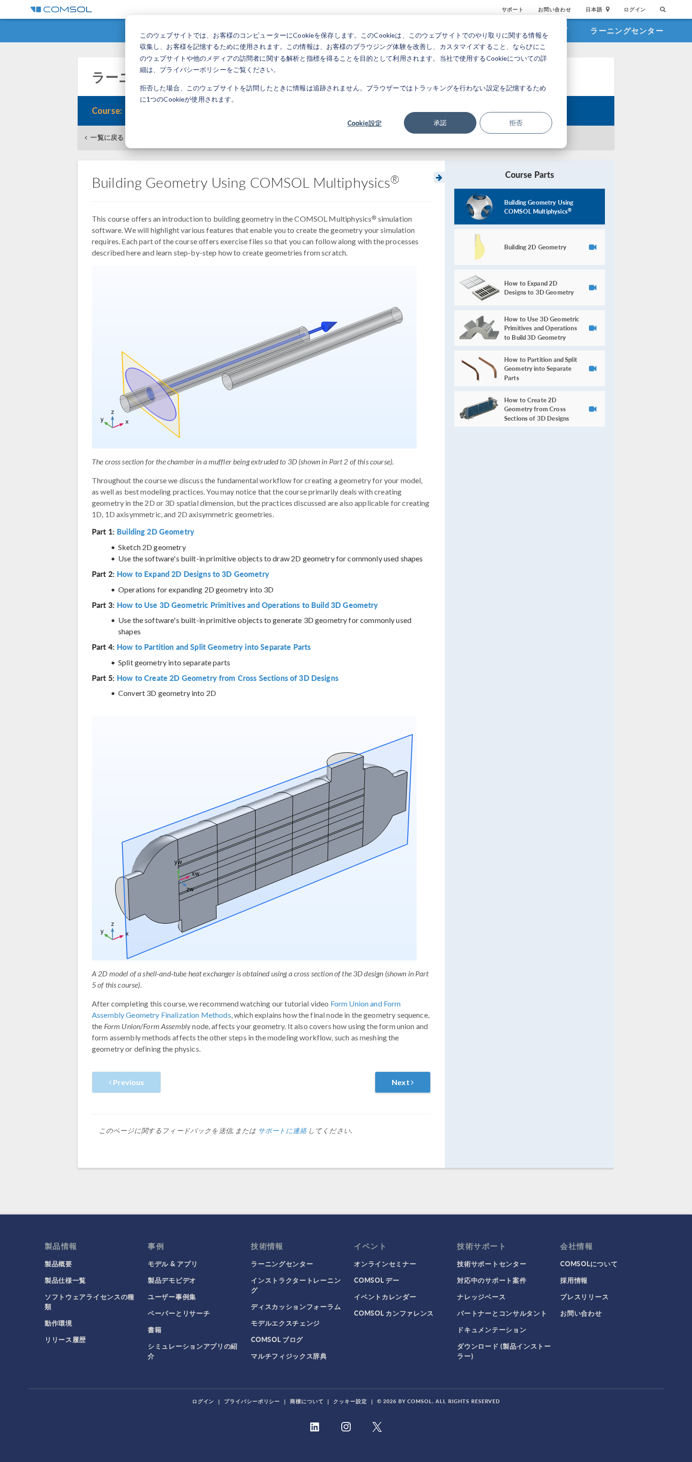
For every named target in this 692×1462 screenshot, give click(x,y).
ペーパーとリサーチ (179, 1313)
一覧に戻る (107, 137)
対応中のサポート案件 (491, 1280)
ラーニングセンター (627, 30)
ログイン (635, 9)
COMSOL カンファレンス (394, 1313)
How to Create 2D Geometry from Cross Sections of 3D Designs (227, 678)
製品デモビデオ (172, 1280)
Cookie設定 (364, 123)
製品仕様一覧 (65, 1280)
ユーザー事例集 (172, 1296)
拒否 (516, 123)
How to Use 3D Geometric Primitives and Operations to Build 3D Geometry (247, 605)
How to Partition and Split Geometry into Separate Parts (214, 647)
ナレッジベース (481, 1296)
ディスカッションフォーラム (296, 1306)
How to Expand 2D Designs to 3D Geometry (193, 574)
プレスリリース (584, 1296)
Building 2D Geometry (155, 531)
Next (401, 1082)
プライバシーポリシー (252, 1401)
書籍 (154, 1329)
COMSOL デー (376, 1280)
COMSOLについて (589, 1263)
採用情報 (574, 1280)
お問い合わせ (554, 9)
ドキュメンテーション (491, 1329)
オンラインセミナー (385, 1263)
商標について (306, 1401)
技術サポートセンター (491, 1263)
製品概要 (58, 1263)
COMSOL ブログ (277, 1339)
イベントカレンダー (385, 1296)
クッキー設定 (350, 1401)
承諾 (440, 123)
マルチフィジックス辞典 (289, 1355)
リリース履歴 (65, 1339)
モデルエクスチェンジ (285, 1322)
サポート (513, 9)
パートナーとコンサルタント (502, 1313)
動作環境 (58, 1322)
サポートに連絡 (282, 1130)
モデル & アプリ (173, 1263)
